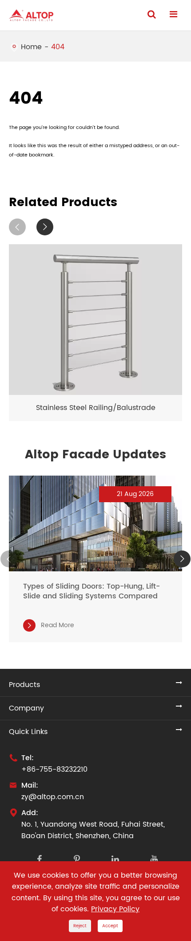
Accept (110, 925)
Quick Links (28, 732)
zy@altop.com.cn (52, 797)
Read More (50, 625)
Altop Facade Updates (95, 455)
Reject (80, 925)
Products (24, 685)
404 (57, 47)
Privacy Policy (115, 909)
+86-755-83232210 (54, 769)
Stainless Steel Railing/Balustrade (95, 408)
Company (26, 708)
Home (31, 47)
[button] (17, 227)
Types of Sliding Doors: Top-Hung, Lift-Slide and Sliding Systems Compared (91, 591)
